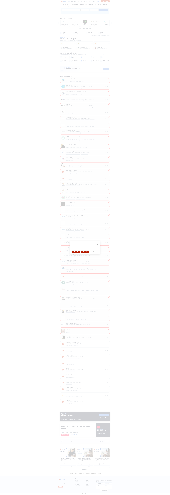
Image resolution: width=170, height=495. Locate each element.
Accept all (76, 251)
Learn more (73, 249)
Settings (94, 251)
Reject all (85, 251)
